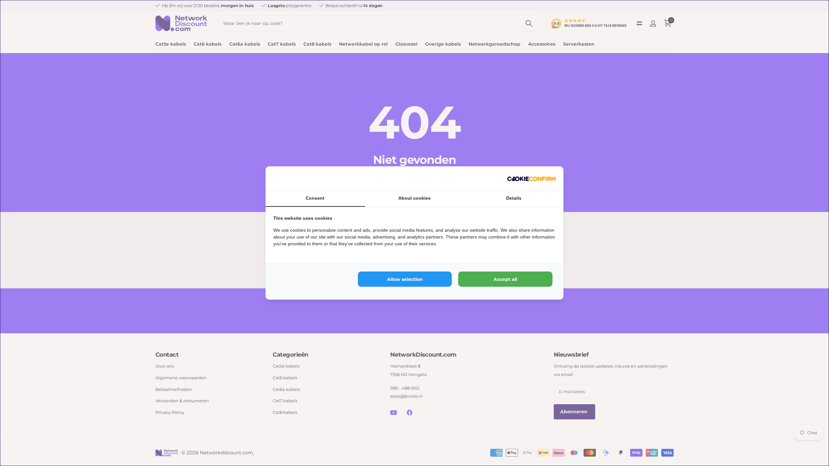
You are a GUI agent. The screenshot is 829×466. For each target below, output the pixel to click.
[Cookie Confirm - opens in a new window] (531, 178)
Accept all (505, 279)
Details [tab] (513, 198)
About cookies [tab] (414, 198)
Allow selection (405, 279)
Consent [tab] (315, 198)
